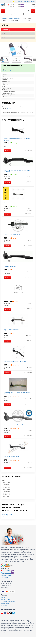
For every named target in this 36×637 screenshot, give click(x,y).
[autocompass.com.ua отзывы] (7, 565)
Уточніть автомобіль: (5, 24)
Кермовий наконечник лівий (12, 329)
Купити (7, 150)
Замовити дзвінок (6, 575)
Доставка (19, 1)
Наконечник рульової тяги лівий (13, 203)
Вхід (33, 1)
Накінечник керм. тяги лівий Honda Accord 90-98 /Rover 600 (17, 393)
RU (10, 1)
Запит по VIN (4, 577)
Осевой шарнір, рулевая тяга (12, 234)
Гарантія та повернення (8, 601)
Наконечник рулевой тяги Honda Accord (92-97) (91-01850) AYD (17, 139)
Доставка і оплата (6, 599)
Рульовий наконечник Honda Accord (13, 516)
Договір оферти (5, 603)
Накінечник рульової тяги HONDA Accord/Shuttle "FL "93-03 (17, 171)
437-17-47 (15, 5)
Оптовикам (4, 605)
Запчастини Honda (7, 514)
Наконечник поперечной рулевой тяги (15, 361)
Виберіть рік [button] (7, 30)
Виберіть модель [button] (8, 38)
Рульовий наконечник (10, 266)
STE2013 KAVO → (7, 70)
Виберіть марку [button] (8, 34)
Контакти (27, 1)
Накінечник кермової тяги (11, 456)
